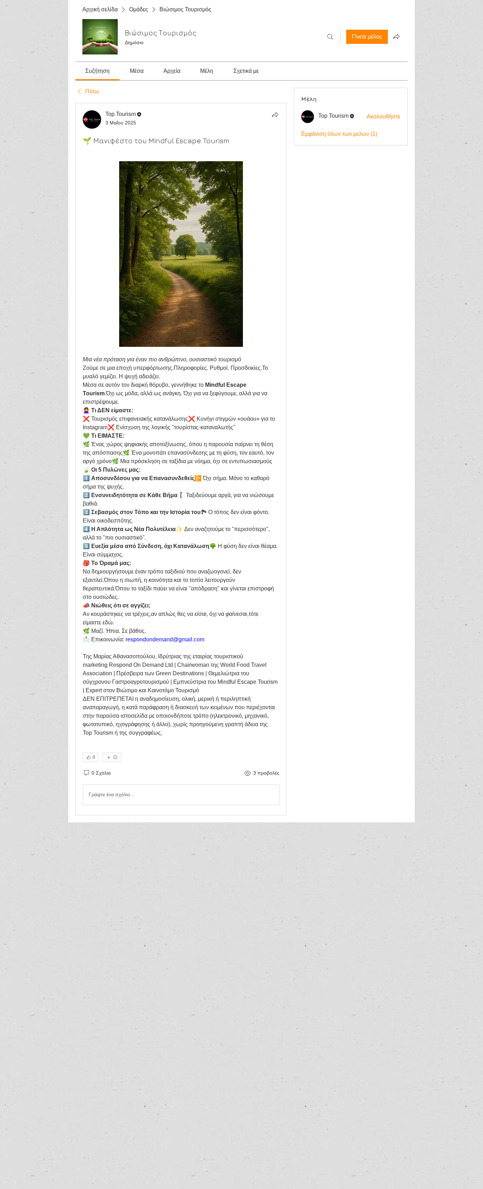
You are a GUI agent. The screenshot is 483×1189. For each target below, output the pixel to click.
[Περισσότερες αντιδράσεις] (112, 757)
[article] (181, 459)
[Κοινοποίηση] (275, 114)
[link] (97, 71)
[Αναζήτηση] (330, 37)
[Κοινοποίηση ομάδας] (396, 36)
